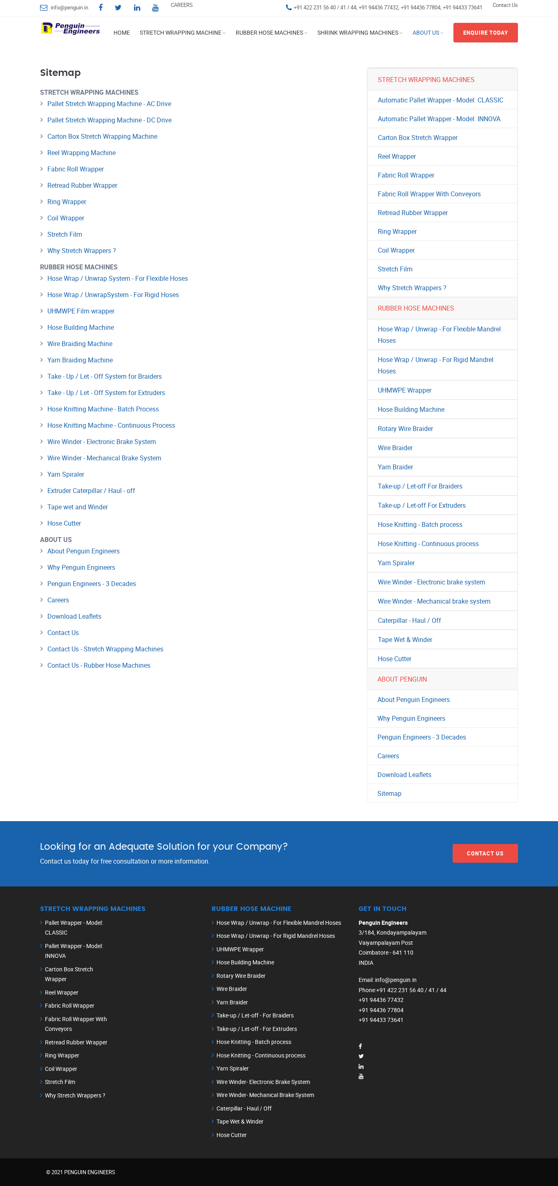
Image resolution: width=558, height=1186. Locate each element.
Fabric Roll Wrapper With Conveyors (429, 193)
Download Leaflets (74, 616)
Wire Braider (395, 447)
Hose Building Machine (80, 327)
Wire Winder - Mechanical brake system (434, 601)
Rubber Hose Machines (269, 32)
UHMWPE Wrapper (404, 390)
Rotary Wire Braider (405, 428)
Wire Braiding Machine (79, 343)
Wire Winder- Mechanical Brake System (265, 1095)
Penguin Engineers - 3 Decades (91, 583)
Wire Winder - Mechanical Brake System (104, 457)
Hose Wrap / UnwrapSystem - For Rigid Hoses (113, 294)
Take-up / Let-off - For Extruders (257, 1029)
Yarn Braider (395, 466)
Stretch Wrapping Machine (180, 32)
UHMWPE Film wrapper (80, 310)
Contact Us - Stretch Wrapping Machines (105, 648)
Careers (58, 599)
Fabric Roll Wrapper (75, 168)
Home (122, 32)
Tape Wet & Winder (405, 639)
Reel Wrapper (397, 156)
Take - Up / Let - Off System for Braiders (104, 376)
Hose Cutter (64, 523)
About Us (426, 32)
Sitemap (389, 793)
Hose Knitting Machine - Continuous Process (111, 425)
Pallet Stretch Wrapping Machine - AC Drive (109, 103)
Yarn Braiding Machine (80, 359)
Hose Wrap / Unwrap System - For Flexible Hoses (117, 278)
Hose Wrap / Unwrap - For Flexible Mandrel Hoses (439, 334)
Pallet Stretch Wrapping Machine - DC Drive (109, 119)
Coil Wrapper (65, 217)
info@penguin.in (69, 7)
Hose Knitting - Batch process (420, 524)
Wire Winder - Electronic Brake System (101, 441)
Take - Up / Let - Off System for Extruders (106, 392)
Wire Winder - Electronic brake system (431, 581)
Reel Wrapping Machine (81, 152)
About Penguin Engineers (83, 550)
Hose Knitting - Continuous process (428, 543)
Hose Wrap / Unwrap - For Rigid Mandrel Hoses (435, 365)
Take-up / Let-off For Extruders (422, 505)
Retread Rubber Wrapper (82, 185)
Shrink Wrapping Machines (357, 32)
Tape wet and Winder (77, 506)
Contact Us (505, 5)
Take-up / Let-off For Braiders (420, 486)
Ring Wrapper (66, 201)
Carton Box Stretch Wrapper (418, 137)
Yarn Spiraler (65, 474)
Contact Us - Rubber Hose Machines (98, 665)
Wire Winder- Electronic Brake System (263, 1082)
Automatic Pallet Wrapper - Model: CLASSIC (440, 100)
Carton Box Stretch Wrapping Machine (102, 136)
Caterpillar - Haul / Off (409, 620)
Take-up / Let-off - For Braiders (255, 1015)
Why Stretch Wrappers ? (81, 250)
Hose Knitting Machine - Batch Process (103, 408)
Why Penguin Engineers (81, 567)
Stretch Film (64, 234)
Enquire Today (485, 32)
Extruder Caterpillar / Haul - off (91, 490)
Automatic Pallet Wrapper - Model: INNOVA (439, 118)
